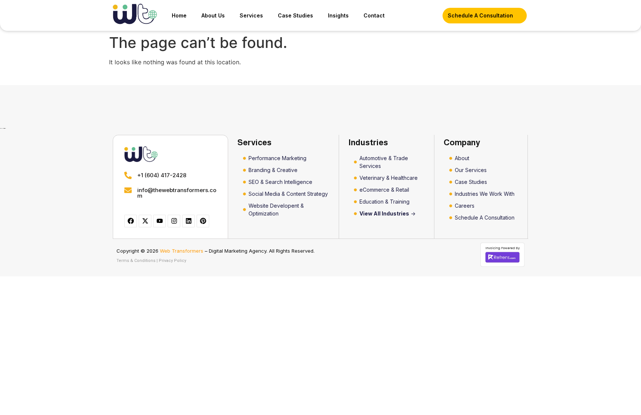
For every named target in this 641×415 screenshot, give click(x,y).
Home (179, 15)
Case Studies (295, 15)
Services (251, 15)
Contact (374, 15)
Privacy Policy (172, 260)
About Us (213, 15)
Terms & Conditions (135, 260)
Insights (338, 15)
